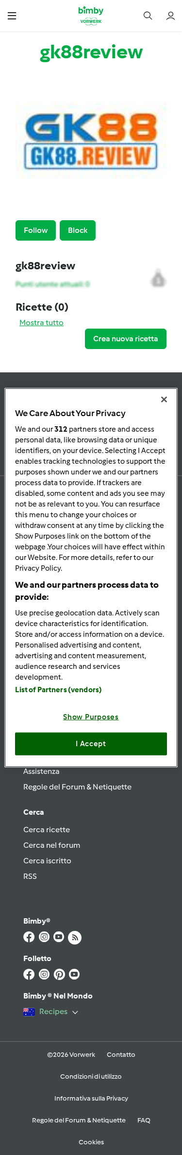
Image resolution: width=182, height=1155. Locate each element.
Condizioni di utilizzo (91, 1076)
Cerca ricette (46, 829)
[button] (12, 15)
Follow (36, 230)
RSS (30, 876)
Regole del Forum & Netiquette (77, 786)
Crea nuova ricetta (125, 338)
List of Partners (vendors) (58, 689)
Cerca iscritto (47, 860)
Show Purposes (91, 716)
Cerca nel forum (51, 845)
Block (77, 230)
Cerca (33, 812)
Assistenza (41, 771)
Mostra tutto (41, 322)
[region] (90, 578)
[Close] (164, 399)
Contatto (121, 1054)
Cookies (91, 1142)
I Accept (91, 743)
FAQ (143, 1120)
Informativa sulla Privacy (91, 1098)
